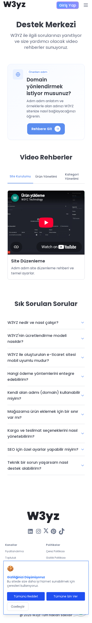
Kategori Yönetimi (72, 176)
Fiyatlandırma (14, 551)
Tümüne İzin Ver (65, 596)
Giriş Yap (67, 5)
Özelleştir (18, 606)
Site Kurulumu (20, 176)
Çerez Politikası (55, 551)
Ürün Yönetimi (46, 176)
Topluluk (10, 557)
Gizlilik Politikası (56, 557)
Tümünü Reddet (26, 596)
